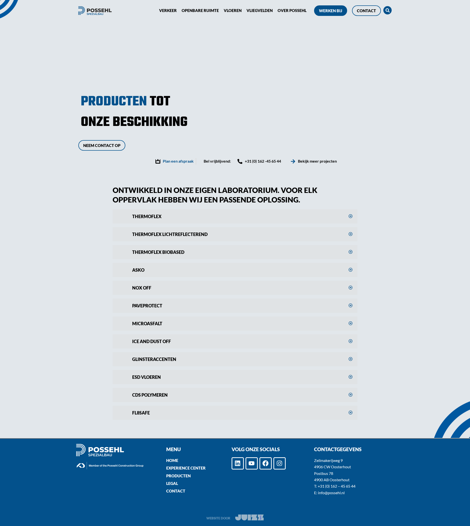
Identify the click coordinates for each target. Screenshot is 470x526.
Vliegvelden (260, 10)
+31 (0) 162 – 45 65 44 (336, 486)
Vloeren (233, 10)
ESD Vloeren (146, 377)
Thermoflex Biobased (158, 252)
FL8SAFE (141, 412)
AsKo (138, 270)
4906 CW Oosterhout (332, 466)
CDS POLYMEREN (150, 395)
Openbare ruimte (200, 10)
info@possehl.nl (331, 492)
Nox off (141, 288)
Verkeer (168, 10)
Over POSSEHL (292, 10)
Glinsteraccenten (154, 359)
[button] (235, 216)
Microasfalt (147, 323)
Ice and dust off (151, 341)
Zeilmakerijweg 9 (328, 460)
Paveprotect (147, 305)
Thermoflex (147, 216)
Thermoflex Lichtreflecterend (170, 234)
